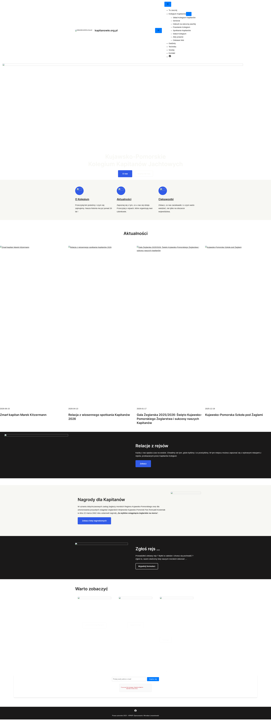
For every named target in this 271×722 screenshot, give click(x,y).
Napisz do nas (144, 174)
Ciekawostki (166, 199)
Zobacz (143, 464)
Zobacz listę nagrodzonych (94, 521)
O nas (125, 174)
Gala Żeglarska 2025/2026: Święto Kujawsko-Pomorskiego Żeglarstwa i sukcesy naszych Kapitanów (169, 419)
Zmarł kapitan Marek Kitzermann (23, 415)
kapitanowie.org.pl (106, 30)
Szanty (166, 640)
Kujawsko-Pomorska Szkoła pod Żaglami (234, 415)
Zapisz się (153, 679)
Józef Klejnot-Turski (94, 625)
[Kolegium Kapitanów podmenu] (188, 14)
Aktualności (124, 199)
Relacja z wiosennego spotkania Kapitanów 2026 (99, 417)
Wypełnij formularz (146, 566)
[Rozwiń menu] (158, 30)
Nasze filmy (135, 625)
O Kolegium (82, 199)
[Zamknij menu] (167, 4)
